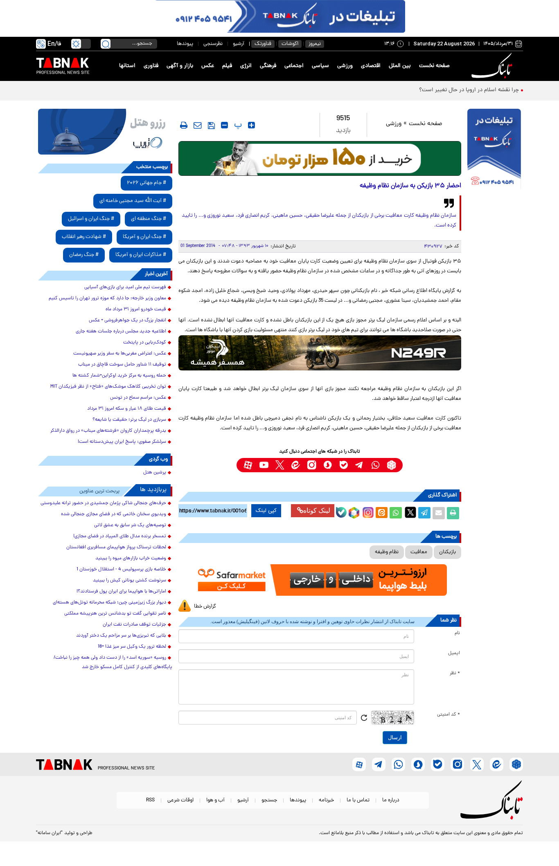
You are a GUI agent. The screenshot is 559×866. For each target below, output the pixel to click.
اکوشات (290, 44)
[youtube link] (264, 465)
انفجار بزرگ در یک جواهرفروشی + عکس (127, 320)
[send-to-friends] (198, 125)
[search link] (105, 44)
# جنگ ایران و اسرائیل (91, 219)
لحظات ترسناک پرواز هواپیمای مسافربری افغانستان (116, 547)
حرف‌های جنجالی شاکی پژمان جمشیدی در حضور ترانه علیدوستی (103, 503)
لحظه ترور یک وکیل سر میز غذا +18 (132, 647)
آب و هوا (215, 800)
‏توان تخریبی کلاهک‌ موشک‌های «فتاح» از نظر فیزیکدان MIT (108, 386)
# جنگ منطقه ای (148, 219)
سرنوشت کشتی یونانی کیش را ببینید (129, 580)
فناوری (151, 66)
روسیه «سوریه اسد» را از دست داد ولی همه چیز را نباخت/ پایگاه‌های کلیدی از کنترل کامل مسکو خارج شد (113, 662)
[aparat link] (248, 465)
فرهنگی (268, 66)
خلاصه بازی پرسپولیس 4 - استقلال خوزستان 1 (121, 569)
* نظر (455, 673)
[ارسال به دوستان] (439, 513)
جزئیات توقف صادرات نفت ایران (134, 624)
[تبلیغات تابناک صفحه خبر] (494, 150)
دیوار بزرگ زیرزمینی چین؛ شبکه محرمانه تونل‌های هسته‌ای (109, 602)
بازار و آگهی (180, 66)
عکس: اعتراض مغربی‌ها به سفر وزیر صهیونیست (119, 353)
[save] (211, 125)
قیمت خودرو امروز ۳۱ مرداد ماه (136, 309)
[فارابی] (319, 158)
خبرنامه (326, 800)
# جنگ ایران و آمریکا (144, 237)
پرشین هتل (154, 472)
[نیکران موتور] (319, 352)
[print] (183, 125)
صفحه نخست (434, 66)
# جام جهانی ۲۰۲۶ (146, 183)
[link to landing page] (493, 66)
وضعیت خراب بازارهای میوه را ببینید (130, 558)
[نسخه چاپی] (453, 513)
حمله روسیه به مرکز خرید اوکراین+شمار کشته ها (119, 375)
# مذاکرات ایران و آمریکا (140, 255)
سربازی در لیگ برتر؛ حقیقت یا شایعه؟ (129, 420)
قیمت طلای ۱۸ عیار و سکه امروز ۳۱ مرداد (126, 409)
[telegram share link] (424, 513)
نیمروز (315, 44)
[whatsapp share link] (396, 513)
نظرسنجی (213, 44)
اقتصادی (371, 66)
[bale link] (343, 465)
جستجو (269, 800)
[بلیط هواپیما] (105, 132)
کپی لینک (266, 510)
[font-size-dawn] (224, 125)
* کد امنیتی (448, 714)
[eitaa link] (296, 465)
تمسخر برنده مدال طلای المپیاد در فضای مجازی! (119, 536)
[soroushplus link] (327, 465)
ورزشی (345, 66)
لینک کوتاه (316, 510)
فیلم (227, 66)
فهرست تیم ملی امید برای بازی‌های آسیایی (125, 287)
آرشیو (238, 44)
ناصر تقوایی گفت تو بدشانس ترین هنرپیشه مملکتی (115, 613)
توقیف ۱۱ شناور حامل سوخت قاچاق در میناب (122, 364)
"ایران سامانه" (49, 833)
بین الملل (400, 66)
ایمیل (454, 653)
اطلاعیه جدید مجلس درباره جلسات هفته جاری (121, 331)
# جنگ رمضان (84, 255)
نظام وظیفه (387, 552)
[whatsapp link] (375, 465)
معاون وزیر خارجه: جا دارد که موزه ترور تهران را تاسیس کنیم (107, 298)
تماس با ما (358, 800)
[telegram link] (359, 465)
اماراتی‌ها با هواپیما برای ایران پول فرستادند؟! (121, 591)
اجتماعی (294, 66)
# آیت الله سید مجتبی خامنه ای (132, 201)
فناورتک (263, 44)
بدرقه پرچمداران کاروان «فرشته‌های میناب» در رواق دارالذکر (108, 431)
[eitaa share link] (381, 513)
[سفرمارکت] (319, 580)
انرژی (246, 66)
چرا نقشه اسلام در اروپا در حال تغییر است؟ (469, 90)
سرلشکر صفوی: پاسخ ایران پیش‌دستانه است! (122, 442)
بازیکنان (447, 552)
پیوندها (185, 44)
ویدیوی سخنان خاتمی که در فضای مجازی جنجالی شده (113, 514)
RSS (150, 800)
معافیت (418, 552)
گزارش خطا (205, 606)
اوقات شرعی (180, 800)
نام (457, 633)
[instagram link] (312, 465)
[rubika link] (391, 465)
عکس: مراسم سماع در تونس (138, 398)
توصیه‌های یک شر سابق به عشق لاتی (130, 525)
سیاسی (320, 66)
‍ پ (237, 125)
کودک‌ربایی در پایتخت (144, 342)
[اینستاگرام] (367, 511)
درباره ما (390, 800)
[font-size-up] (251, 125)
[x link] (280, 465)
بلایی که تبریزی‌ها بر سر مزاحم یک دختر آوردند (121, 635)
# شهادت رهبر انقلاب (84, 237)
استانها (127, 66)
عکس (207, 66)
